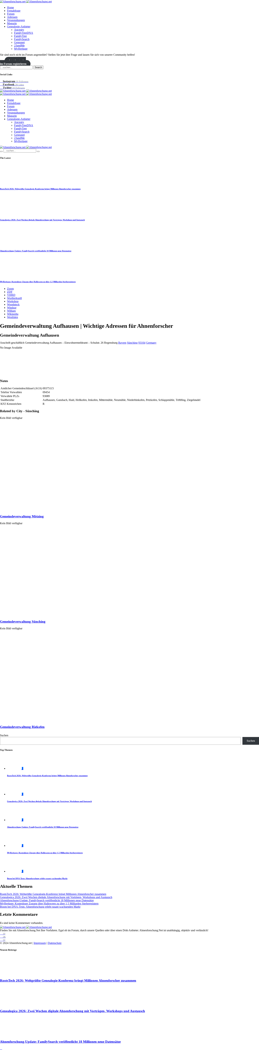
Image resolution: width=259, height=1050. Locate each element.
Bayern (122, 342)
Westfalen (12, 317)
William (11, 310)
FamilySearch (21, 39)
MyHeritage (20, 48)
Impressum (40, 942)
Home (10, 7)
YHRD (11, 294)
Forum (10, 13)
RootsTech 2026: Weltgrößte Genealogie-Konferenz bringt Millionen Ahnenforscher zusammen (40, 189)
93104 (141, 342)
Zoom (10, 288)
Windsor (11, 307)
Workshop (12, 301)
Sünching (132, 342)
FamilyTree (20, 36)
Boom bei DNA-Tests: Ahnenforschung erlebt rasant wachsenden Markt (37, 878)
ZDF (10, 291)
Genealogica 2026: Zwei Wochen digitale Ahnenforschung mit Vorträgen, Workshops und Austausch (42, 220)
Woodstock (13, 304)
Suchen (4, 735)
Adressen (12, 17)
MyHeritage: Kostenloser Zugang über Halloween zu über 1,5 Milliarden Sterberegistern (38, 282)
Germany (151, 342)
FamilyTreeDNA (23, 32)
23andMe (19, 45)
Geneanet (19, 42)
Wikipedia (12, 313)
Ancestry (19, 29)
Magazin (12, 23)
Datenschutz (54, 942)
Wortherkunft (14, 298)
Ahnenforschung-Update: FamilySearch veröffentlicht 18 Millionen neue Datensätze (35, 251)
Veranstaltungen (16, 20)
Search (38, 67)
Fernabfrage (13, 10)
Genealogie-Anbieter (18, 26)
